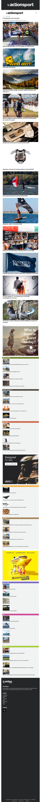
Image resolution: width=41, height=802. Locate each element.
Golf (4, 704)
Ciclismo (5, 698)
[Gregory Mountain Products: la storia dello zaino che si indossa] (20, 383)
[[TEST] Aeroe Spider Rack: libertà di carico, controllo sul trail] (20, 536)
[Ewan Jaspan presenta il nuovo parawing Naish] (20, 618)
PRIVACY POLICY (21, 801)
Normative (27, 801)
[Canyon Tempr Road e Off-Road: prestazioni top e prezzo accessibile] (20, 504)
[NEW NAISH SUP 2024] (20, 600)
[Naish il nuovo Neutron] (20, 632)
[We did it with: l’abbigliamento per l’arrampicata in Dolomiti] (20, 376)
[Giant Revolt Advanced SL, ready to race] (20, 489)
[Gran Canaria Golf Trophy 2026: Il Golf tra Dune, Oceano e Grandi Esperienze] (20, 657)
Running (5, 696)
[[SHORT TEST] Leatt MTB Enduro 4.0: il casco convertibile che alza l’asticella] (20, 543)
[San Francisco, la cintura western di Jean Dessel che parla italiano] (20, 447)
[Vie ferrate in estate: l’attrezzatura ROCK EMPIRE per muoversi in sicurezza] (20, 361)
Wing (4, 702)
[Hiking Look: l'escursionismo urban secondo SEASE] (20, 425)
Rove (4, 697)
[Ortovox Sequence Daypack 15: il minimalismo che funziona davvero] (20, 529)
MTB (4, 700)
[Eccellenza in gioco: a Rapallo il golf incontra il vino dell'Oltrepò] (20, 650)
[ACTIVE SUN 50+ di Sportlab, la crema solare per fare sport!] (20, 393)
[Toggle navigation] (36, 13)
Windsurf (5, 701)
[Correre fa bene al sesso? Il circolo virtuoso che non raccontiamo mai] (20, 408)
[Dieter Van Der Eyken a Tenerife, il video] (20, 593)
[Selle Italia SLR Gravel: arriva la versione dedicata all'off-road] (20, 497)
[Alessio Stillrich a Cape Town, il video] (20, 586)
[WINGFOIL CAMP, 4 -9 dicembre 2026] (20, 625)
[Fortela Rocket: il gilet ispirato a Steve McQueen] (20, 432)
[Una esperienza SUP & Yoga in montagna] (20, 607)
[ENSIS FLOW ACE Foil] (20, 639)
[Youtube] (4, 710)
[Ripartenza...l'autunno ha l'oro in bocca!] (20, 415)
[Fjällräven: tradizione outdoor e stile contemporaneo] (20, 440)
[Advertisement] (20, 722)
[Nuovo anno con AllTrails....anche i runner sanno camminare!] (20, 400)
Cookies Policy (14, 801)
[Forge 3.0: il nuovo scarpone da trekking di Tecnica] (20, 368)
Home (4, 16)
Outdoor (5, 695)
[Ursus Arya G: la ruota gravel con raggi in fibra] (20, 511)
